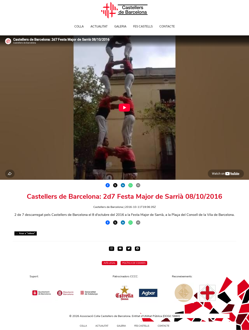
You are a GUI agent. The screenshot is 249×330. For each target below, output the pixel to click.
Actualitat (99, 26)
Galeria (120, 26)
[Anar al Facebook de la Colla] (137, 248)
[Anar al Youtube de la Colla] (120, 248)
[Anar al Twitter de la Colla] (128, 248)
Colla (79, 26)
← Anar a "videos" (25, 233)
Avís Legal (109, 263)
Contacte (167, 26)
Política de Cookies (134, 263)
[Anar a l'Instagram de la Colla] (111, 248)
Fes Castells (143, 26)
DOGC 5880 (171, 316)
